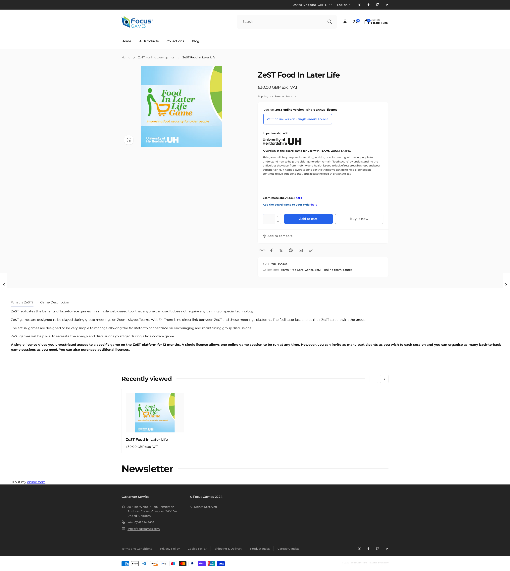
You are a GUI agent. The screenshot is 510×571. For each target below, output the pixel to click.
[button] (376, 22)
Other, (309, 270)
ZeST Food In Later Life (147, 439)
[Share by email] (300, 250)
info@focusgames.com (144, 529)
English (342, 5)
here (299, 197)
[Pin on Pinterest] (291, 250)
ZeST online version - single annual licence (297, 119)
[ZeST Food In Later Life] (155, 425)
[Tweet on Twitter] (281, 250)
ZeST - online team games (333, 270)
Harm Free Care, (292, 270)
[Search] (330, 22)
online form (36, 482)
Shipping (263, 96)
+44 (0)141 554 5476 (141, 522)
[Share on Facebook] (272, 250)
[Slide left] (374, 379)
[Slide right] (384, 379)
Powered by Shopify (378, 562)
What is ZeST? (22, 302)
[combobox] (287, 22)
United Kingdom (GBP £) (310, 5)
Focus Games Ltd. (359, 562)
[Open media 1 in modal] (182, 106)
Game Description (54, 302)
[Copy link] (311, 250)
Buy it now (359, 219)
